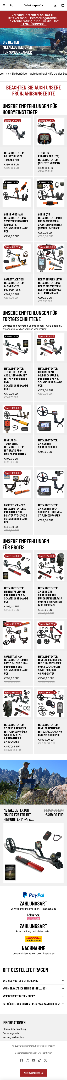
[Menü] (4, 5)
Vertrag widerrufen (13, 1037)
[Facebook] (21, 1060)
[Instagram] (27, 1060)
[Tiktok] (39, 1060)
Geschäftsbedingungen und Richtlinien (33, 1053)
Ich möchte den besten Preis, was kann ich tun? (31, 1004)
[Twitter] (45, 1060)
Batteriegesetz (11, 1033)
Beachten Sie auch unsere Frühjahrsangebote (33, 90)
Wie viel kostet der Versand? (20, 980)
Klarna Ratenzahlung (14, 1029)
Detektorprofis (27, 1046)
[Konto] (55, 5)
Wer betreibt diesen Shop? (19, 996)
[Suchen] (11, 5)
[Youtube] (33, 1060)
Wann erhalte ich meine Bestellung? (25, 988)
